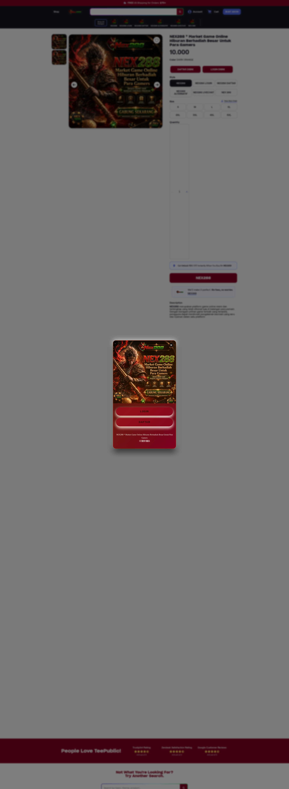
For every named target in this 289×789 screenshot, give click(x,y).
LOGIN (144, 411)
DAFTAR (144, 422)
